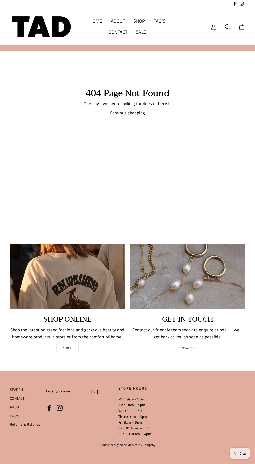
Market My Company (141, 445)
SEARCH (16, 389)
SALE (141, 32)
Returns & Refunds (25, 424)
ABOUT (118, 21)
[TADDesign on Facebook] (49, 408)
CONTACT (118, 32)
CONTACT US (188, 348)
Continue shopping (127, 113)
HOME (96, 21)
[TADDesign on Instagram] (60, 408)
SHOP (139, 21)
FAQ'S (159, 21)
